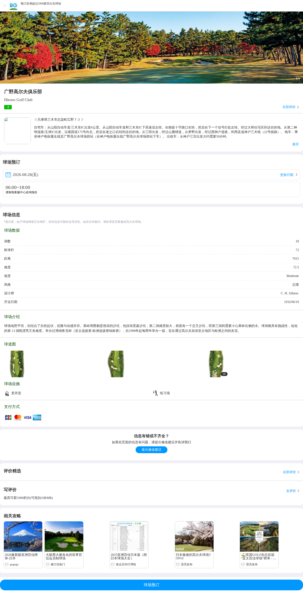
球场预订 (151, 585)
